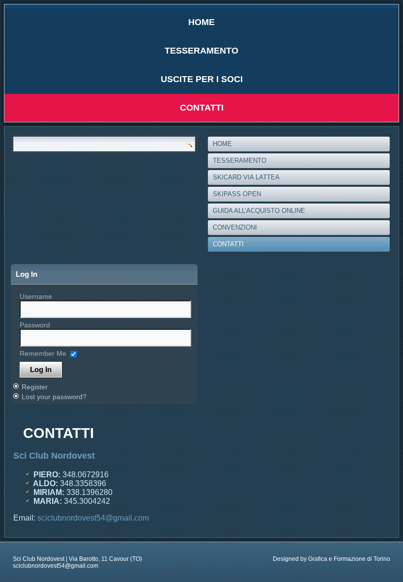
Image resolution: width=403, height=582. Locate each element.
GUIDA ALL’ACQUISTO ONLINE (259, 210)
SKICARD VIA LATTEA (246, 177)
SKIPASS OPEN (237, 194)
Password (35, 325)
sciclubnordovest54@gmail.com (93, 518)
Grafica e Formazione (337, 558)
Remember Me (43, 353)
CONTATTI (202, 108)
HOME (201, 22)
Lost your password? (54, 397)
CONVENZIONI (235, 227)
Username (36, 296)
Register (35, 387)
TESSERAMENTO (201, 51)
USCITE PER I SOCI (202, 79)
